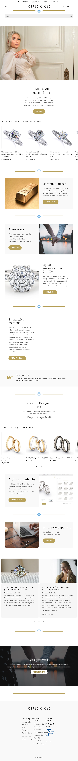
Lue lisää (49, 541)
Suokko (41, 757)
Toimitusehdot (39, 724)
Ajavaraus (25, 730)
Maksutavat (26, 736)
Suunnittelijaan (17, 500)
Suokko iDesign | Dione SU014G (61, 458)
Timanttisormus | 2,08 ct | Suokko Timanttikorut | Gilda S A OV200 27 (36, 154)
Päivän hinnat (50, 202)
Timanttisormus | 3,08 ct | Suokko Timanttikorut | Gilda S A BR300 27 (12, 154)
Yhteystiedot (26, 722)
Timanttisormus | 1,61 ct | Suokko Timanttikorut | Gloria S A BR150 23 (61, 154)
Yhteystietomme (39, 672)
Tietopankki (22, 375)
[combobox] (39, 16)
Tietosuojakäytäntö (41, 732)
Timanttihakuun (17, 358)
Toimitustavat (27, 733)
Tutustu (39, 111)
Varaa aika (15, 247)
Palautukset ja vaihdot (38, 728)
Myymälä (37, 738)
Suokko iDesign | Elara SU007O (37, 458)
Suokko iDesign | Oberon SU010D (10, 459)
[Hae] (71, 16)
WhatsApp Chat (26, 726)
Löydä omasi (50, 292)
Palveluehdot (38, 735)
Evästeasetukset (40, 744)
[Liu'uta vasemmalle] (69, 163)
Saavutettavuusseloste (42, 741)
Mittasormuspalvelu (29, 739)
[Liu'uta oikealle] (73, 163)
